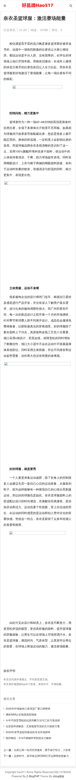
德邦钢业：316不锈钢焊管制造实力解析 (28, 738)
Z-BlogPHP (32, 776)
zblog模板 (58, 776)
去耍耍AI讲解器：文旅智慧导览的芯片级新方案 (33, 726)
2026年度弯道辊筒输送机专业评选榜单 (28, 732)
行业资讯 (9, 30)
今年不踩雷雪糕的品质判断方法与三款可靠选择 (33, 720)
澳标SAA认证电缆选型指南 (21, 714)
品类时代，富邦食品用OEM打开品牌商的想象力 (41, 756)
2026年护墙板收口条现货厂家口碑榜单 (28, 708)
